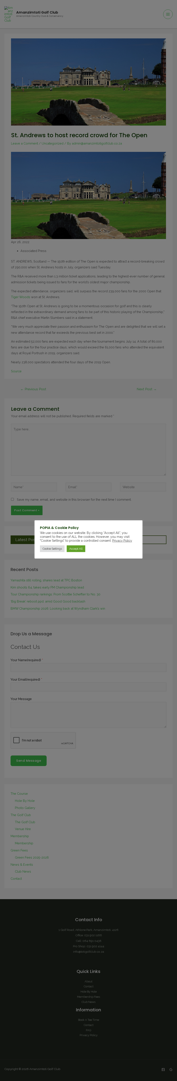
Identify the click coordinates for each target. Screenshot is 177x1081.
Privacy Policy (122, 540)
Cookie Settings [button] (52, 548)
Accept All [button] (76, 548)
